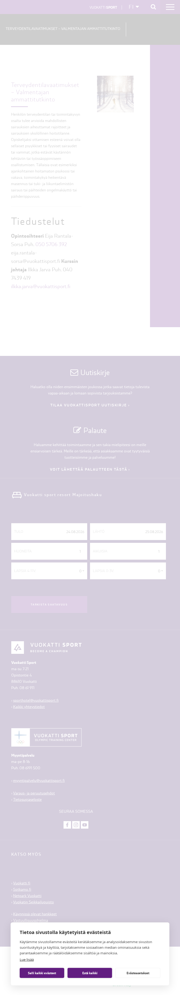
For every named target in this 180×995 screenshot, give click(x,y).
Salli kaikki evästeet (42, 973)
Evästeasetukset (138, 973)
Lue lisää (27, 959)
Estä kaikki (90, 973)
